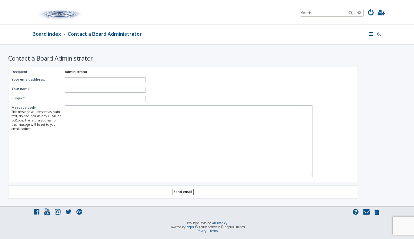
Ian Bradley (219, 223)
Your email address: (28, 79)
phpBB (190, 227)
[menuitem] (371, 13)
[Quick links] (371, 33)
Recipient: (20, 72)
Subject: (18, 98)
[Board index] (60, 12)
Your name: (21, 89)
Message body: (24, 107)
